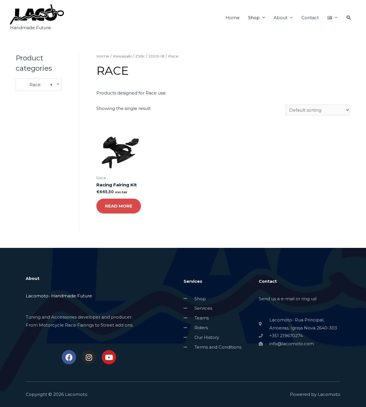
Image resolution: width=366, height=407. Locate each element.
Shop (254, 17)
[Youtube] (109, 357)
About (280, 17)
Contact (310, 17)
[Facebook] (69, 357)
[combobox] (39, 84)
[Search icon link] (349, 18)
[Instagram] (89, 357)
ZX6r (140, 56)
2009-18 (156, 56)
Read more (118, 206)
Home (233, 17)
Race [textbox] (36, 84)
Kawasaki (122, 56)
